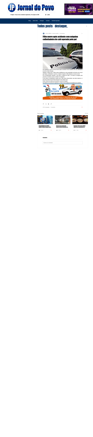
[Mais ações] (82, 33)
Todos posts (45, 26)
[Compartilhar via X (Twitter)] (45, 103)
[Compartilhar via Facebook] (43, 103)
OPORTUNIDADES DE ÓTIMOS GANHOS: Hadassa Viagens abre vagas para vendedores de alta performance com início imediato (45, 126)
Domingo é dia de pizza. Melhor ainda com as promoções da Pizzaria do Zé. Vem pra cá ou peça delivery (79, 126)
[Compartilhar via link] (51, 103)
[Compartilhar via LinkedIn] (48, 103)
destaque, (61, 26)
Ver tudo (86, 113)
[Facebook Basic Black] (45, 14)
